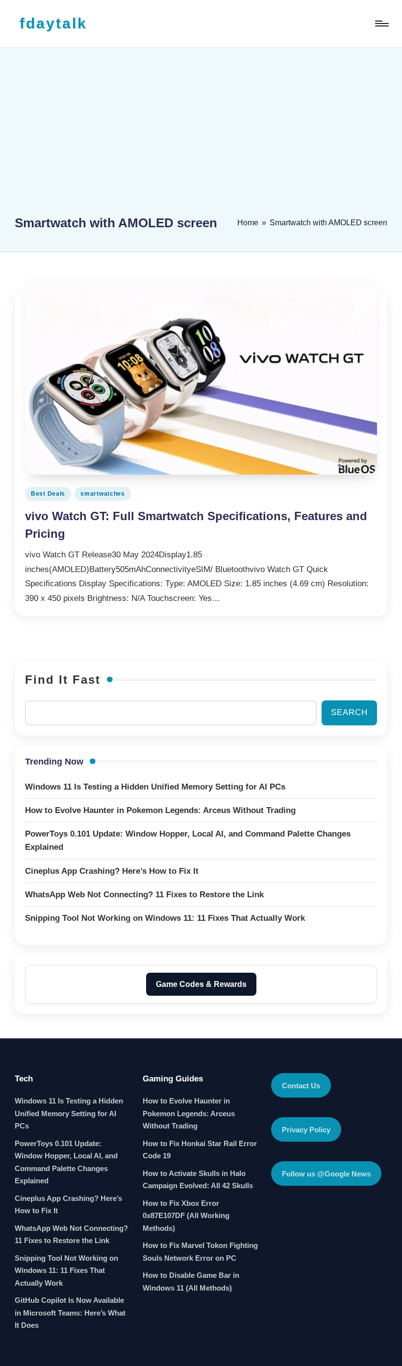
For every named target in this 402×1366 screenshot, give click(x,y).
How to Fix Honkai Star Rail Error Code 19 (200, 1149)
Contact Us (301, 1085)
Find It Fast (62, 679)
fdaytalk (53, 23)
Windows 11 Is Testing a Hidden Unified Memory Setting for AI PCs (69, 1113)
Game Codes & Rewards (201, 984)
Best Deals (48, 493)
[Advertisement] (201, 135)
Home (247, 222)
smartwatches (102, 493)
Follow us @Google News (326, 1174)
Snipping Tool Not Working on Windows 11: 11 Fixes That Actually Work (66, 1270)
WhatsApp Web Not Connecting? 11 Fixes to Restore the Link (71, 1234)
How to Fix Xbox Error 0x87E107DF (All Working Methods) (186, 1215)
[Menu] (381, 23)
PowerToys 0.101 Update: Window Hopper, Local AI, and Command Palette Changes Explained (66, 1162)
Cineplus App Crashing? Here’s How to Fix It (68, 1204)
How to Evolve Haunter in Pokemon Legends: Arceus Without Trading (189, 1113)
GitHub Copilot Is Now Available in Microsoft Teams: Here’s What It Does (70, 1312)
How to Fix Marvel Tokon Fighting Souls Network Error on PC (200, 1251)
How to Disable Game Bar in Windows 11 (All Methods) (191, 1281)
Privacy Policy (306, 1130)
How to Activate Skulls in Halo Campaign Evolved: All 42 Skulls (198, 1179)
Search (349, 712)
